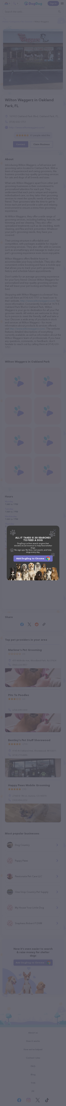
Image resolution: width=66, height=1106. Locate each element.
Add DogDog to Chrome (30, 558)
